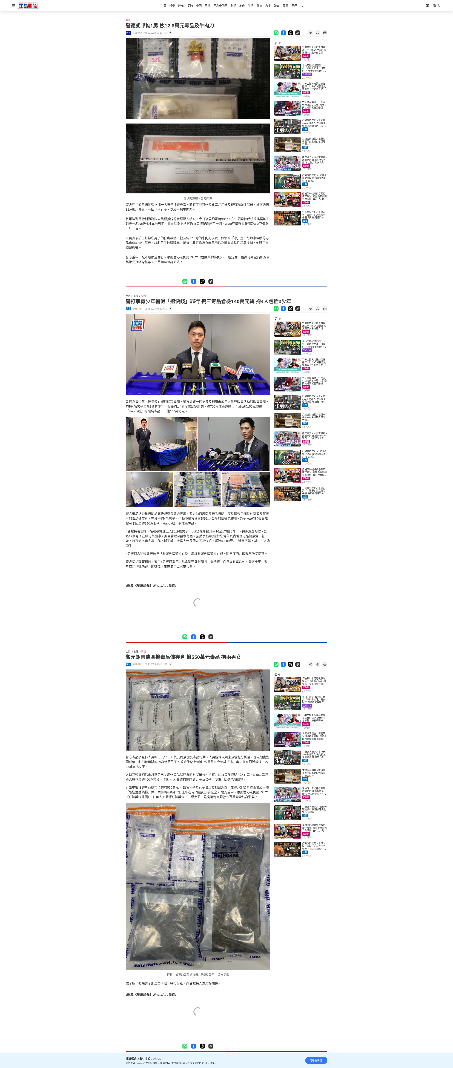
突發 (305, 129)
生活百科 (307, 74)
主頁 (128, 20)
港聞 (135, 296)
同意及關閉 (315, 1060)
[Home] (28, 5)
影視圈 (306, 56)
